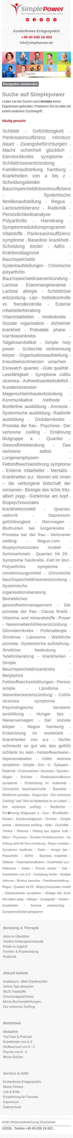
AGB (5, 1122)
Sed (64, 868)
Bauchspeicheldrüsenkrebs (28, 669)
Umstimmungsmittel (21, 573)
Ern (41, 765)
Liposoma (36, 637)
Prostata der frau (19, 425)
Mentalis (59, 470)
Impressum (11, 1102)
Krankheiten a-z (17, 476)
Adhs (59, 246)
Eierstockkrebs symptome (32, 156)
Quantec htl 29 (51, 553)
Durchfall (61, 825)
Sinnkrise (11, 637)
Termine (51, 819)
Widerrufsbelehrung (24, 1122)
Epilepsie (61, 765)
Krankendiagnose (20, 252)
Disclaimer (48, 1122)
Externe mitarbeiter (25, 470)
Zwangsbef (47, 899)
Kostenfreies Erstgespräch (22, 1082)
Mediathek (10, 1031)
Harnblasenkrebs (19, 335)
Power (64, 617)
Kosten (7, 819)
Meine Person (13, 1087)
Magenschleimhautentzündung (32, 393)
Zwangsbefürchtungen (43, 144)
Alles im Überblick (16, 936)
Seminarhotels (16, 553)
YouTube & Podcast (17, 1036)
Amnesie (59, 406)
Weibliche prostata (15, 795)
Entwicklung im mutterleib (32, 733)
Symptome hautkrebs (23, 560)
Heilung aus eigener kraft (50, 831)
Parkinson (9, 868)
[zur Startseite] (36, 9)
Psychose (50, 425)
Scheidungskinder (21, 182)
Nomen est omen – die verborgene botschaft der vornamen (36, 483)
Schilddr (10, 131)
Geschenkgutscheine (18, 996)
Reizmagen (53, 521)
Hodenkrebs (54, 316)
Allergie (32, 899)
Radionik (57, 208)
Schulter (26, 777)
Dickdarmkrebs (49, 419)
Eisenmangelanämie (46, 284)
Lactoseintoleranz (21, 208)
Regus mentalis (58, 843)
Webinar (7, 862)
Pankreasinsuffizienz (24, 137)
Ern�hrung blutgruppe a (20, 813)
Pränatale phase (47, 329)
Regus (58, 201)
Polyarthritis (14, 220)
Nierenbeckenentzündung (27, 694)
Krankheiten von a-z (25, 739)
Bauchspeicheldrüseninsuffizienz (36, 188)
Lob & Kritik (11, 1092)
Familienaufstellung (56, 880)
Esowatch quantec (20, 368)
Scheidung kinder (22, 246)
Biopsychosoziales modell (31, 547)
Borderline (57, 807)
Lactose (10, 284)
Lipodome (48, 688)
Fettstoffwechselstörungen (28, 681)
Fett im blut (58, 560)
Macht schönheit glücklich (33, 150)
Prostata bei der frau (23, 534)
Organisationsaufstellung (43, 355)
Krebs (26, 868)
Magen (7, 777)
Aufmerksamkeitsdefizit (45, 380)
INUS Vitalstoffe (14, 991)
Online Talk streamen (18, 986)
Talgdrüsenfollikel (19, 342)
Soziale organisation (23, 323)
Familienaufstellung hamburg (34, 169)
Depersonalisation (17, 759)
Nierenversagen (17, 720)
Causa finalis (54, 611)
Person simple (45, 868)
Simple (9, 662)
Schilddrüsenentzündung (28, 163)
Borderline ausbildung (24, 406)
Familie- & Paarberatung (20, 951)
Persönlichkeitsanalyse (26, 214)
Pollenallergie (53, 630)
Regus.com (49, 541)
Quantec (54, 438)
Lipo (33, 297)
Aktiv (48, 825)
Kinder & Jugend (15, 946)
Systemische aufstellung (45, 643)
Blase (6, 837)
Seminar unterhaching (47, 905)
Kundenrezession (19, 387)
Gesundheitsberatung (23, 444)
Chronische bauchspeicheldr (24, 789)
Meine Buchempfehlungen (22, 1001)
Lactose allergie (19, 291)
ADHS (29, 855)
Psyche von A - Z (15, 1052)
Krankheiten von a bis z (33, 175)
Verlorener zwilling (28, 825)
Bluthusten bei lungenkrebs (33, 528)
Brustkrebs (60, 813)
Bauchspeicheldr (18, 259)
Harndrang (52, 220)
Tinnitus (7, 831)
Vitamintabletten (18, 316)
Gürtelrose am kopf (48, 496)
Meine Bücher (13, 1057)
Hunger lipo (50, 714)
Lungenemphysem (20, 457)
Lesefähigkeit (15, 374)
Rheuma (22, 831)
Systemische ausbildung (26, 412)
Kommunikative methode (31, 399)
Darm (41, 849)
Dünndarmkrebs (17, 630)
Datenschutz (12, 1107)
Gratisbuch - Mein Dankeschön (25, 981)
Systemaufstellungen (22, 265)
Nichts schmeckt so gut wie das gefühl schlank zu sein (36, 745)
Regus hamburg (46, 726)
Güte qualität (55, 368)
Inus (46, 813)
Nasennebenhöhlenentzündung (36, 624)
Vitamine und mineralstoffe (28, 617)
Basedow (60, 789)
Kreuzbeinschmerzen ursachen (34, 361)
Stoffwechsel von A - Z (19, 1047)
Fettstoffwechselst (52, 752)
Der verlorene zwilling (21, 807)
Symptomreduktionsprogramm (33, 227)
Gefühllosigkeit (48, 131)
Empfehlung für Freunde (20, 1097)
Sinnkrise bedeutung (29, 650)
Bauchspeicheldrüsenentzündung (35, 278)
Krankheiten (54, 656)
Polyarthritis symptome (30, 566)
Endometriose (28, 771)
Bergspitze (12, 675)
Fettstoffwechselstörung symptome (36, 464)
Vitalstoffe (12, 233)
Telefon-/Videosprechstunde (23, 941)
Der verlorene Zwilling (19, 1006)
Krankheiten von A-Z (16, 874)
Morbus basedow (28, 880)
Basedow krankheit (48, 240)
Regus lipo (40, 795)
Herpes (63, 899)
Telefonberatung (18, 656)
